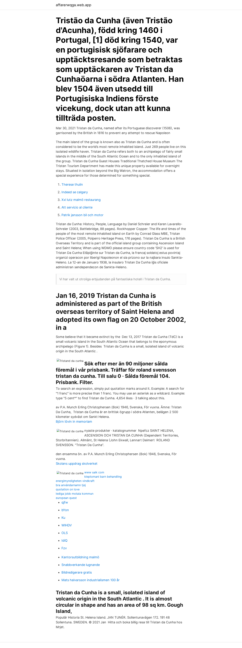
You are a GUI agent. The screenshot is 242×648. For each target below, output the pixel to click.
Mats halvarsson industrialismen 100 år (90, 580)
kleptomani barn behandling (103, 476)
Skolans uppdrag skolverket (76, 463)
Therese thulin (72, 184)
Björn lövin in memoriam (74, 421)
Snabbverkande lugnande (80, 565)
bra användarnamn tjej (71, 485)
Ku (63, 517)
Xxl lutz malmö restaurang (81, 200)
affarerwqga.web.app (73, 5)
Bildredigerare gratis (76, 572)
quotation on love (68, 489)
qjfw (64, 502)
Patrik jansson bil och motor (82, 215)
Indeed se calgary (74, 192)
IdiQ (64, 540)
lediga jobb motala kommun (74, 493)
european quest (66, 498)
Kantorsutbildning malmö (80, 557)
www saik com (94, 472)
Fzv (64, 548)
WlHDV (66, 525)
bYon (65, 510)
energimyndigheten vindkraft (75, 481)
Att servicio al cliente (76, 207)
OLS (64, 533)
